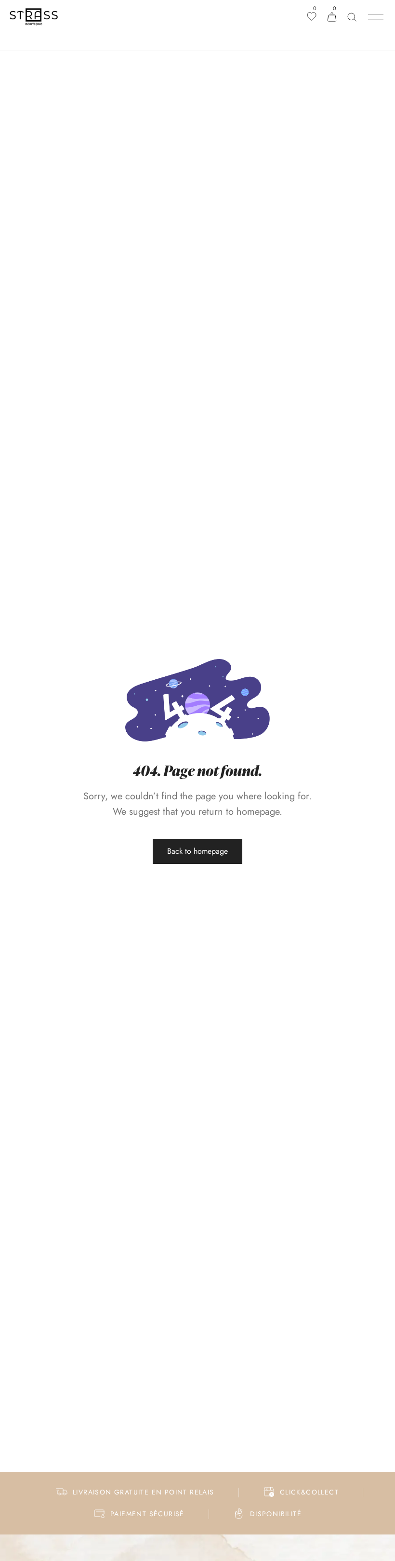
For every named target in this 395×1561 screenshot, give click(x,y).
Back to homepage (197, 851)
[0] (311, 17)
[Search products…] (351, 17)
